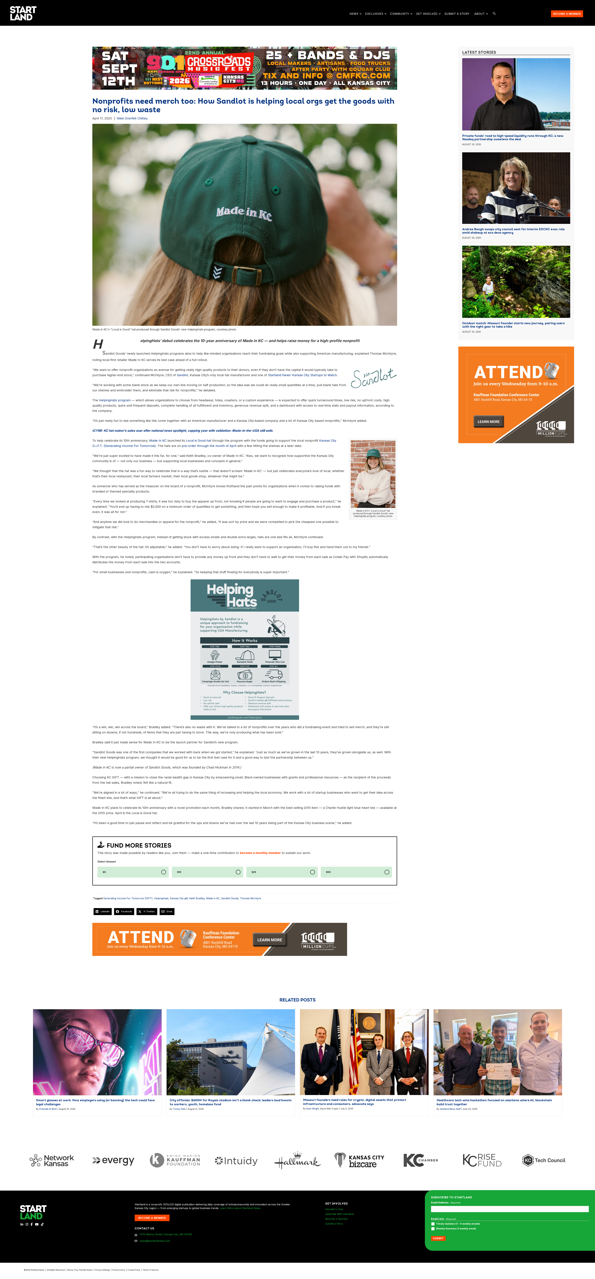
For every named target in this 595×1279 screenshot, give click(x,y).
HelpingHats (161, 898)
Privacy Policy (118, 1270)
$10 (179, 872)
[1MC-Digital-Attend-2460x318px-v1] (219, 939)
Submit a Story (457, 13)
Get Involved (427, 13)
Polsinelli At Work (48, 1109)
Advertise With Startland (339, 1214)
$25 (254, 872)
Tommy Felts (179, 1109)
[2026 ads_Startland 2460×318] (369, 67)
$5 (104, 872)
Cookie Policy (134, 1270)
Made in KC (213, 898)
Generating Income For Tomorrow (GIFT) (127, 898)
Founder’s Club (334, 1209)
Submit (438, 1238)
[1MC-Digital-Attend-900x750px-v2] (516, 348)
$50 (328, 872)
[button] (360, 14)
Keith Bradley (197, 898)
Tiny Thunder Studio (83, 1270)
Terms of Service (151, 1270)
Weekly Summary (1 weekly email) (456, 1228)
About (479, 13)
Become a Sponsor (336, 1218)
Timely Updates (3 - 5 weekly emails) (458, 1223)
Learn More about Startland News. (240, 1208)
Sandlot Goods (229, 898)
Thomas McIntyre (250, 898)
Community (399, 13)
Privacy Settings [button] (102, 1270)
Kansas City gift (179, 898)
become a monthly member (260, 853)
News (354, 13)
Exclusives (374, 13)
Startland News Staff (450, 1109)
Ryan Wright (312, 1108)
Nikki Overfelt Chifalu (132, 118)
